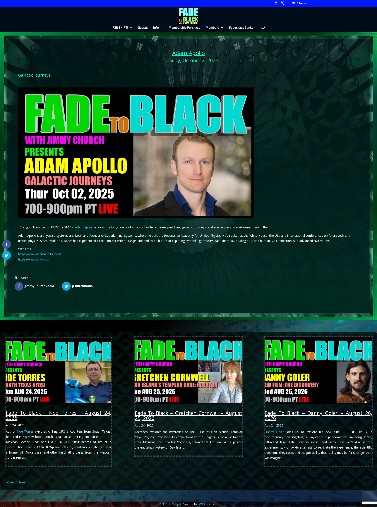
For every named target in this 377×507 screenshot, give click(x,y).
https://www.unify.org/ (33, 259)
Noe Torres (25, 431)
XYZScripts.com (208, 504)
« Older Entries (15, 482)
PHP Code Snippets (171, 504)
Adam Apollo (188, 53)
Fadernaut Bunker (242, 27)
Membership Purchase (184, 27)
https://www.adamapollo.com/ (39, 254)
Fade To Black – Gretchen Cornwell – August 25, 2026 (188, 415)
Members (212, 27)
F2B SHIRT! (120, 27)
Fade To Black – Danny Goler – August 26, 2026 (318, 415)
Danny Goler (274, 432)
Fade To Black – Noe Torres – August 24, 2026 (58, 415)
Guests (143, 27)
